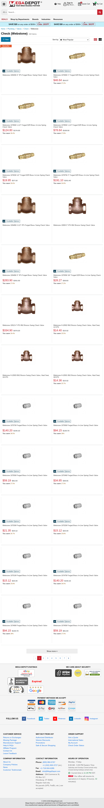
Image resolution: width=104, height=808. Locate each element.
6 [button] (60, 658)
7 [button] (64, 658)
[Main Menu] (4, 4)
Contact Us (7, 751)
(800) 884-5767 (49, 762)
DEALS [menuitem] (4, 19)
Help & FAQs (8, 745)
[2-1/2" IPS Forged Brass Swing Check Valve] (26, 205)
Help (59, 4)
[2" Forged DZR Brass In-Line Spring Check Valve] (77, 155)
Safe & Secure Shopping (45, 745)
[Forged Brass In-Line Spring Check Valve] (26, 406)
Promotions (40, 743)
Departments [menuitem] (20, 19)
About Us (7, 762)
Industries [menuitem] (46, 19)
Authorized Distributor (44, 737)
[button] (68, 658)
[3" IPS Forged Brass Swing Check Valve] (26, 255)
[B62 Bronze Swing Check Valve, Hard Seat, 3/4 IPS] (26, 355)
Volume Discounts (43, 740)
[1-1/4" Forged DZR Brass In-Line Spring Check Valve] (77, 105)
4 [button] (51, 658)
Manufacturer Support (12, 743)
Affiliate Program (9, 748)
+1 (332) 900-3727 (50, 765)
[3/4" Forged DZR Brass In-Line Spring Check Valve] (77, 255)
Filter (7, 40)
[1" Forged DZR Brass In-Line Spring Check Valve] (77, 55)
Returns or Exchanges (12, 737)
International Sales (75, 740)
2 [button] (43, 658)
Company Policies (10, 765)
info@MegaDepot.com (51, 771)
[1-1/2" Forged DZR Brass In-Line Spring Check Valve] (26, 105)
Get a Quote (73, 737)
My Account (72, 743)
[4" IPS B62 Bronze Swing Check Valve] (26, 305)
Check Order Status (76, 745)
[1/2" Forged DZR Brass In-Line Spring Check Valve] (26, 155)
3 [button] (47, 658)
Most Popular (68, 40)
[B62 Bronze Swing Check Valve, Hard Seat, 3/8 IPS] (77, 355)
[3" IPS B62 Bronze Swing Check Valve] (77, 205)
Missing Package (10, 740)
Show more (51, 651)
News (5, 767)
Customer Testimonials (12, 770)
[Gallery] (100, 39)
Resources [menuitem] (58, 19)
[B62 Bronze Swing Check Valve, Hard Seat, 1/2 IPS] (77, 305)
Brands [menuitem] (35, 19)
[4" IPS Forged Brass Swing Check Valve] (26, 55)
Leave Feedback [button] (10, 753)
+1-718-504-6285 (47, 768)
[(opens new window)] (26, 681)
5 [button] (56, 658)
